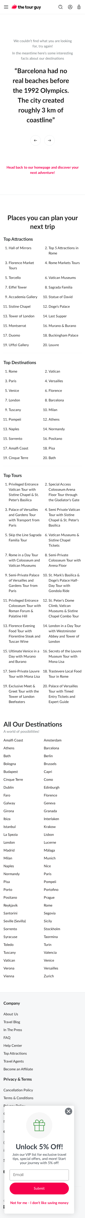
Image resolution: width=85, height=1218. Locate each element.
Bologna (9, 764)
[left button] (35, 140)
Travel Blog (11, 1022)
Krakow (50, 827)
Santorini (10, 913)
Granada (50, 811)
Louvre (54, 345)
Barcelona (56, 400)
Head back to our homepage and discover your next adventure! (43, 170)
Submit (39, 1188)
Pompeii (15, 419)
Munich (50, 858)
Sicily (48, 921)
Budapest (10, 772)
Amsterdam (52, 740)
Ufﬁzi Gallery (19, 345)
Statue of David (61, 297)
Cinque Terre (18, 458)
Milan (53, 410)
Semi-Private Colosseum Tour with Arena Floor (65, 560)
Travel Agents (13, 1061)
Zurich (49, 976)
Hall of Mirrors (20, 248)
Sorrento (15, 439)
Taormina (51, 937)
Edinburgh (52, 787)
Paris (12, 381)
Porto (7, 889)
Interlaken (51, 819)
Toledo (8, 945)
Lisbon (49, 834)
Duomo (14, 335)
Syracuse (10, 937)
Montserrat (17, 326)
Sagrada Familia (60, 287)
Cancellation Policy (18, 1090)
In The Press (12, 1030)
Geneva (49, 803)
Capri (48, 772)
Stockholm (52, 929)
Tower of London (21, 316)
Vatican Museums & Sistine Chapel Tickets (64, 540)
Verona (8, 968)
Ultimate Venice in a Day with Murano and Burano (24, 656)
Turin (47, 945)
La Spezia (10, 834)
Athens (54, 419)
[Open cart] (79, 7)
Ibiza (6, 819)
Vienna (8, 976)
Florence (55, 390)
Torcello (15, 278)
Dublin (8, 787)
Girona (8, 811)
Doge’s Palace (59, 306)
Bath (52, 458)
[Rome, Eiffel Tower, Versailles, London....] (60, 7)
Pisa (52, 448)
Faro (6, 795)
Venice (14, 390)
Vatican (54, 371)
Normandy (57, 429)
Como (48, 779)
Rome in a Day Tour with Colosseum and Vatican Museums (24, 560)
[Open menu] (6, 7)
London (14, 400)
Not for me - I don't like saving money (39, 1203)
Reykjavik (10, 905)
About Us (10, 1014)
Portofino (51, 889)
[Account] (70, 7)
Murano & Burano (62, 326)
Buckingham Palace (63, 335)
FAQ (6, 1038)
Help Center (12, 1045)
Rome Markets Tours (64, 263)
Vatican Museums (62, 278)
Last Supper (58, 316)
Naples (14, 429)
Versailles (56, 381)
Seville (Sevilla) (14, 921)
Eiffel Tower (18, 287)
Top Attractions (15, 1053)
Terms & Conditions (18, 1098)
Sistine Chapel (20, 306)
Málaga (49, 850)
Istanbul (9, 827)
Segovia (50, 913)
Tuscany (15, 410)
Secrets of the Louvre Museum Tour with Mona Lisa (65, 656)
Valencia (50, 952)
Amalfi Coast (18, 448)
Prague (49, 897)
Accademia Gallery (23, 297)
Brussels (50, 764)
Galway (9, 803)
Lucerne (50, 842)
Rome (13, 371)
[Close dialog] (68, 1111)
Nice (47, 866)
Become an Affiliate (18, 1069)
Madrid (9, 850)
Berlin (48, 756)
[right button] (49, 140)
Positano (55, 439)
